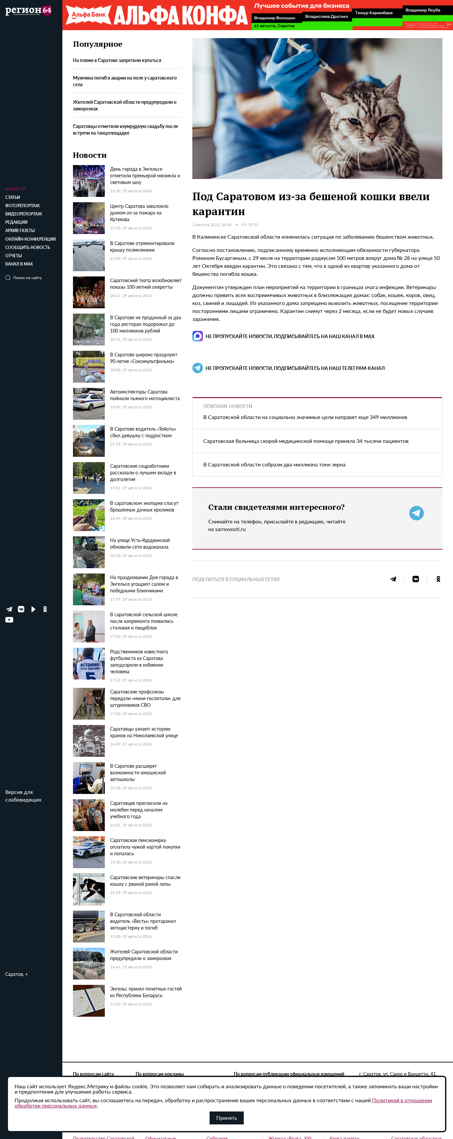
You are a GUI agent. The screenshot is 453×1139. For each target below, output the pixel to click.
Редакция (16, 222)
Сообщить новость (27, 247)
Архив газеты (20, 230)
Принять (226, 1117)
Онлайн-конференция (30, 239)
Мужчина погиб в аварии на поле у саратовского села (125, 81)
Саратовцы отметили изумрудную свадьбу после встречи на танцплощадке (125, 129)
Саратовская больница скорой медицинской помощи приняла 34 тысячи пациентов (306, 441)
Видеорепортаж (23, 214)
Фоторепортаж (22, 206)
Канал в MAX (19, 264)
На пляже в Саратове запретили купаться (117, 60)
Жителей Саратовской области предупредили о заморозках (124, 105)
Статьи (12, 197)
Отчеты (13, 256)
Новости (15, 189)
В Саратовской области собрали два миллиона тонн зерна (274, 464)
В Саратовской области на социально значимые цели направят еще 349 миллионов (305, 417)
